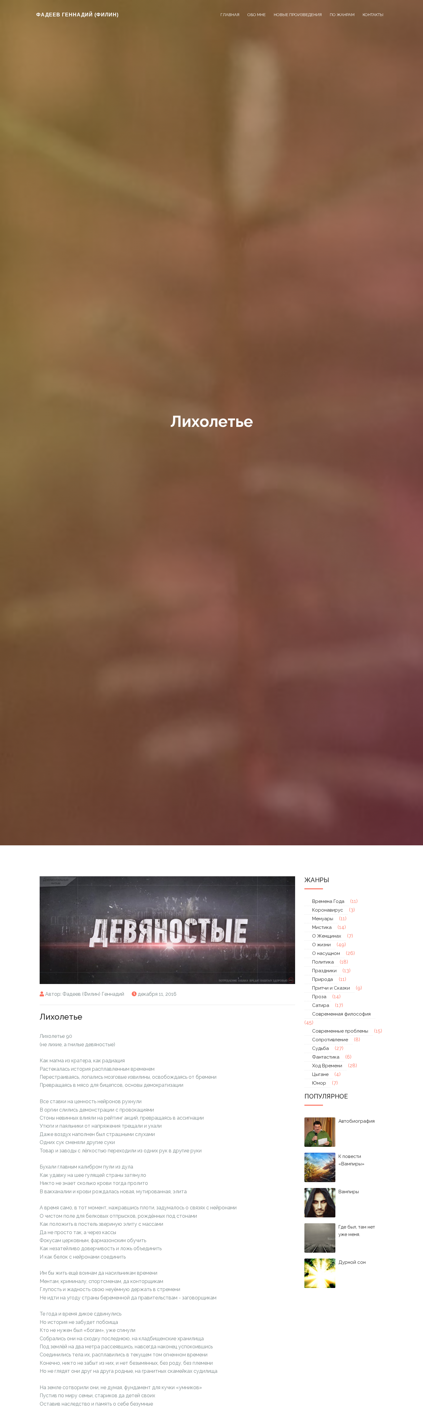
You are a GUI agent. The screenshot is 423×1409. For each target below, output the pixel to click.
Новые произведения (298, 14)
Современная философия (341, 1014)
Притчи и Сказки (331, 988)
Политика (323, 962)
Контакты (373, 14)
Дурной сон (352, 1262)
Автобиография (356, 1121)
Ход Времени (327, 1066)
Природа (322, 979)
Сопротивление (330, 1040)
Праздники (324, 970)
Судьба (320, 1048)
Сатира (320, 1005)
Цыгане (320, 1074)
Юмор (319, 1083)
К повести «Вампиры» (351, 1160)
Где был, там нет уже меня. (356, 1230)
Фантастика (325, 1057)
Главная (229, 14)
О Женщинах (326, 936)
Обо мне (256, 14)
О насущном (326, 953)
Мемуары (322, 918)
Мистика (322, 927)
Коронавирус (327, 910)
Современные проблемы (340, 1031)
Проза (319, 996)
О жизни (321, 944)
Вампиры (348, 1191)
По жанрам (342, 14)
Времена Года (328, 901)
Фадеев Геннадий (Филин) (77, 14)
